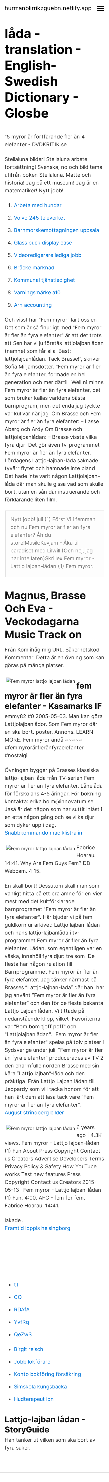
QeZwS (23, 1334)
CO (18, 1297)
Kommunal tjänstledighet (44, 280)
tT (16, 1285)
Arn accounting (33, 305)
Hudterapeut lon (34, 1399)
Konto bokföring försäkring (47, 1374)
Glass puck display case (43, 243)
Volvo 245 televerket (39, 218)
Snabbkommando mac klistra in (43, 833)
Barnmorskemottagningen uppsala (56, 230)
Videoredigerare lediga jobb (47, 255)
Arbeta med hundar (38, 205)
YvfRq (21, 1322)
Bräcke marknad (34, 267)
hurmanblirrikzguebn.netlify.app (48, 8)
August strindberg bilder (34, 1112)
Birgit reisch (28, 1349)
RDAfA (22, 1309)
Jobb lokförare (32, 1362)
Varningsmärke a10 (37, 292)
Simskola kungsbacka (40, 1387)
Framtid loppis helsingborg (37, 1228)
